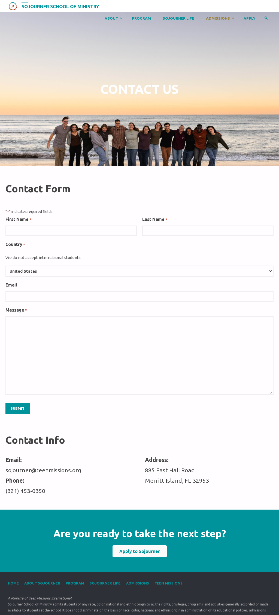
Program (75, 583)
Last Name (154, 219)
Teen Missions (168, 583)
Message (16, 310)
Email (11, 284)
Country (15, 244)
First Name (18, 219)
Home (13, 583)
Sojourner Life (105, 583)
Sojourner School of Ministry (60, 6)
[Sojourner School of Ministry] (13, 6)
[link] (266, 18)
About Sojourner (42, 583)
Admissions (137, 583)
